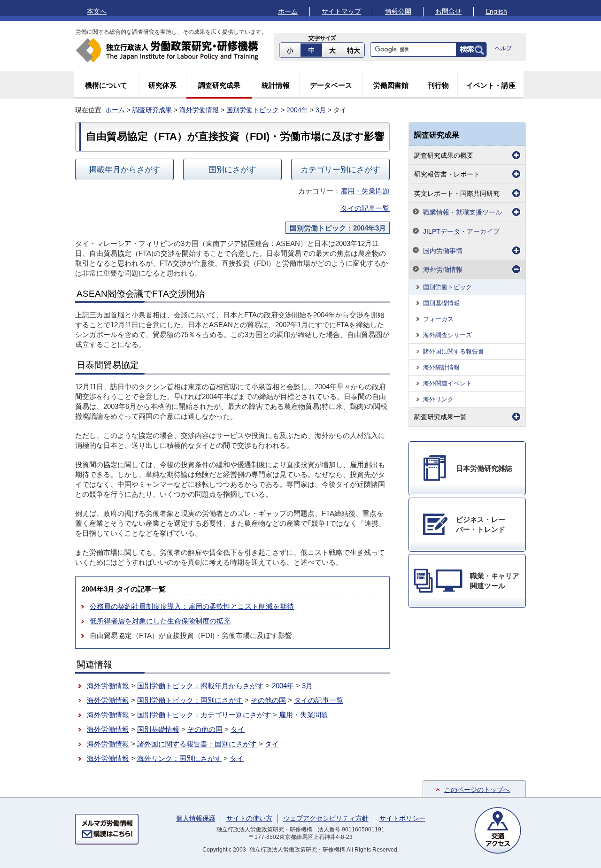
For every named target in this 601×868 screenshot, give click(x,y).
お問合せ (448, 11)
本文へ (97, 11)
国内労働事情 (442, 250)
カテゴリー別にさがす (340, 169)
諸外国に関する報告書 (453, 351)
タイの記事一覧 (365, 208)
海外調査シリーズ (447, 334)
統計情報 (276, 85)
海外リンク (438, 399)
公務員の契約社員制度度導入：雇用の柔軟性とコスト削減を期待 (192, 606)
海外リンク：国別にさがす (179, 758)
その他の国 (268, 700)
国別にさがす (232, 169)
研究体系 (162, 85)
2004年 (297, 110)
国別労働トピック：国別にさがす (190, 700)
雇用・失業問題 (365, 191)
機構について (106, 85)
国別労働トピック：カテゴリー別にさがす (204, 715)
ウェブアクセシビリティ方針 (326, 818)
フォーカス (438, 319)
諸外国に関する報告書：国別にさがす (197, 744)
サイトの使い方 (249, 818)
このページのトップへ (477, 789)
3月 (321, 110)
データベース (331, 85)
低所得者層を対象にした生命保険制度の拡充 (160, 621)
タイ (238, 729)
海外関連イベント (447, 383)
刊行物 (438, 85)
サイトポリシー (402, 818)
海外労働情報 (199, 110)
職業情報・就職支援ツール (462, 212)
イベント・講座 (491, 85)
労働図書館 (390, 85)
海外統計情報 (441, 367)
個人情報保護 (196, 818)
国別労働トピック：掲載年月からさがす (200, 686)
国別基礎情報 (158, 729)
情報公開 (398, 11)
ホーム (288, 11)
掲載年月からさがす (125, 169)
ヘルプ (503, 48)
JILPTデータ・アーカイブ (461, 231)
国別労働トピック (252, 110)
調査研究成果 (219, 85)
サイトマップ (341, 11)
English (496, 11)
